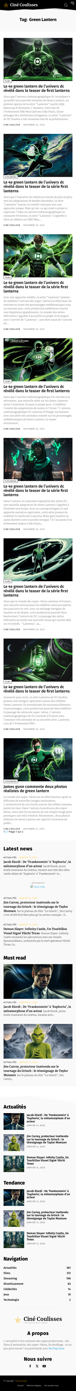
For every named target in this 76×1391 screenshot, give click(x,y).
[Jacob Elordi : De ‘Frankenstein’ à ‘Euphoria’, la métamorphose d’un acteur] (38, 981)
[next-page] (7, 831)
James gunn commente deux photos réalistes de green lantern (35, 788)
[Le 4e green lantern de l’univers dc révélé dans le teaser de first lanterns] (38, 59)
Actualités (10, 857)
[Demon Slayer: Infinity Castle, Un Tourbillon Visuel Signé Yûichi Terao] (14, 1163)
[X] (37, 1366)
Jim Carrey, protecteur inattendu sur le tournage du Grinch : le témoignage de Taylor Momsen (36, 907)
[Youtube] (44, 1366)
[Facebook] (30, 1366)
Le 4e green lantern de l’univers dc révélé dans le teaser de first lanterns (37, 88)
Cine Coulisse (12, 125)
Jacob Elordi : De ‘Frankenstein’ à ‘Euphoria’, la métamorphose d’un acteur (48, 1118)
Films (8, 81)
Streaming (11, 177)
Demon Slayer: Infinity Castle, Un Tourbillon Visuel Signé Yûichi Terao (48, 1160)
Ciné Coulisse (21, 1381)
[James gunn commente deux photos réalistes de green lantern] (38, 759)
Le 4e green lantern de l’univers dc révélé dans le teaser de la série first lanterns (36, 186)
